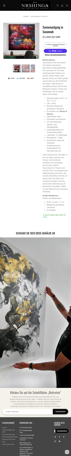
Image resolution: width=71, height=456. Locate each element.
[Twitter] (55, 437)
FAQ (3, 442)
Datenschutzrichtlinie (8, 439)
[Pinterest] (63, 437)
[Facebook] (59, 437)
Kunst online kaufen (8, 444)
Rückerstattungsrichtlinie (9, 437)
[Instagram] (55, 441)
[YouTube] (59, 441)
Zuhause (25, 16)
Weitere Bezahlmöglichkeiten (55, 55)
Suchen (4, 427)
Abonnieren (60, 411)
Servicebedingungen (8, 434)
